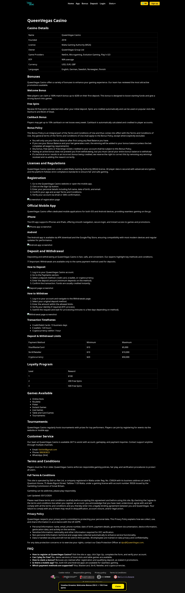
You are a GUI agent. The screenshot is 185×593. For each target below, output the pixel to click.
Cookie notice (64, 572)
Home (71, 3)
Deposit (94, 3)
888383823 (45, 452)
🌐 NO (144, 3)
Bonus (85, 3)
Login (102, 3)
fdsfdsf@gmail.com (48, 449)
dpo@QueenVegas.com (132, 542)
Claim (118, 586)
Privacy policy (100, 572)
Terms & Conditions (118, 572)
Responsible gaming (82, 572)
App (78, 3)
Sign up (154, 3)
